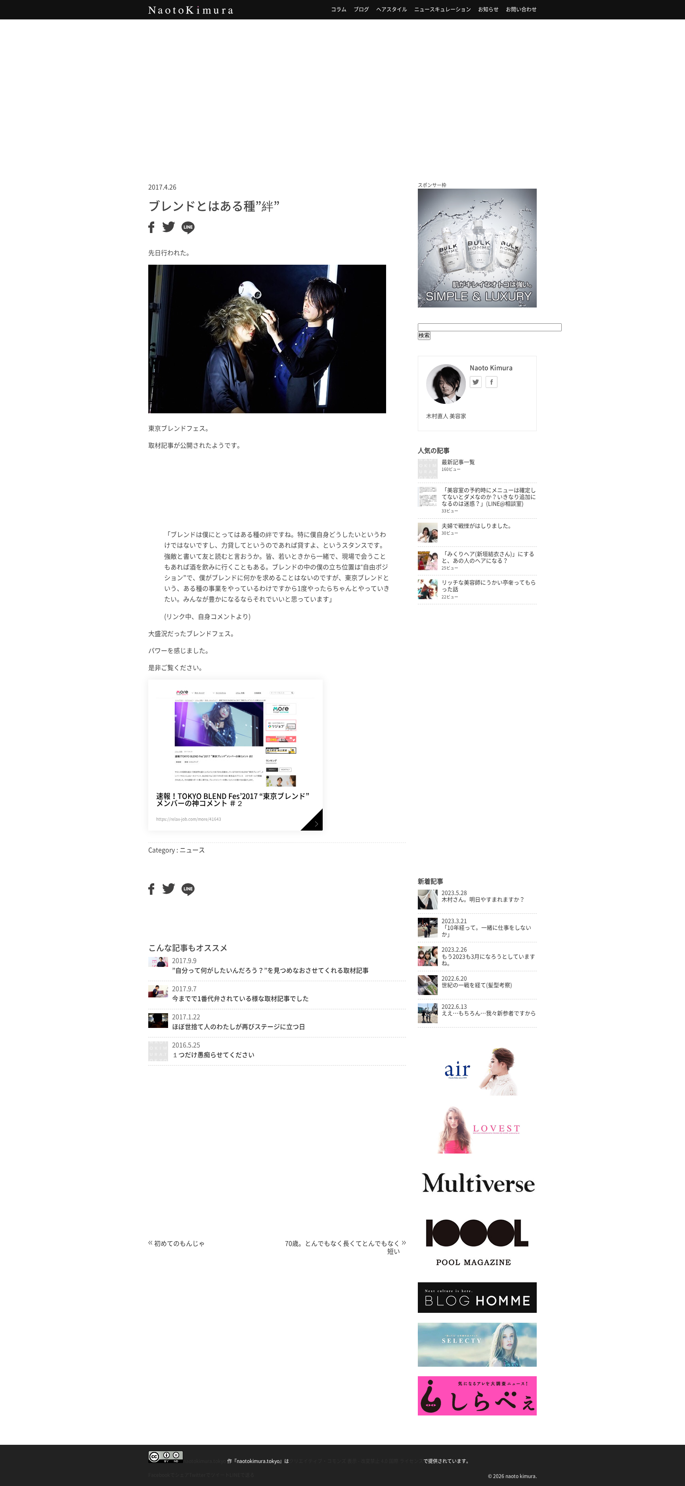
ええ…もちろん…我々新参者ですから (489, 1013)
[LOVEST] (477, 1151)
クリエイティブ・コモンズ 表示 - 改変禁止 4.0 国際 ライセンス (356, 1461)
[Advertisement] (342, 90)
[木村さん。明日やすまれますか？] (428, 907)
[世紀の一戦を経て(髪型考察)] (428, 993)
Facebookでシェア (168, 1475)
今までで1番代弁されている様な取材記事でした (240, 998)
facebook (491, 382)
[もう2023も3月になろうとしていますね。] (428, 964)
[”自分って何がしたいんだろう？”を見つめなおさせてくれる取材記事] (158, 964)
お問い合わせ (521, 9)
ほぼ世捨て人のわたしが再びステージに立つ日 (238, 1027)
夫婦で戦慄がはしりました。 (478, 526)
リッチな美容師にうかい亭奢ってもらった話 (489, 586)
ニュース (192, 850)
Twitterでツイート (209, 1475)
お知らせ (488, 9)
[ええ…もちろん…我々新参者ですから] (428, 1021)
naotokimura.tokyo (204, 1461)
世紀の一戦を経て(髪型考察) (477, 985)
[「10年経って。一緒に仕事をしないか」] (428, 935)
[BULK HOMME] (477, 1311)
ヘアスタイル (391, 9)
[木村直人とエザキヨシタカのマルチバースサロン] (477, 1200)
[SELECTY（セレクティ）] (477, 1365)
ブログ (361, 9)
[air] (477, 1093)
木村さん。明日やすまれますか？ (483, 899)
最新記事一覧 (458, 462)
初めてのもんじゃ (179, 1243)
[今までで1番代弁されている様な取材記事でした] (158, 995)
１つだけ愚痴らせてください (213, 1055)
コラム (338, 9)
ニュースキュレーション (442, 9)
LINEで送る (242, 1475)
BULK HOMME (477, 248)
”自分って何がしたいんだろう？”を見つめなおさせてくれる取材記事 (270, 970)
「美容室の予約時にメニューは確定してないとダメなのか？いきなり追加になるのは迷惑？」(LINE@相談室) (489, 496)
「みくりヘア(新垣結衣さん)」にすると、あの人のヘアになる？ (488, 557)
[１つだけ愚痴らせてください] (158, 1059)
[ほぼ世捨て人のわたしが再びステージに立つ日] (158, 1025)
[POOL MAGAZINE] (477, 1271)
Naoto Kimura (190, 10)
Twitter (476, 382)
